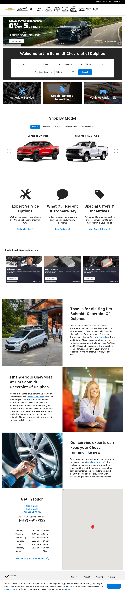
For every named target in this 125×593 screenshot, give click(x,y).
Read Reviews (61, 229)
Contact (74, 577)
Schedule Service (13, 279)
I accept (114, 586)
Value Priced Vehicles (57, 9)
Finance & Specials (65, 9)
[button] (22, 93)
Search (85, 72)
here (68, 590)
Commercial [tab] (87, 127)
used (103, 337)
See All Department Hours (30, 558)
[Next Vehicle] (116, 151)
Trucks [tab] (35, 127)
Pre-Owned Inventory (48, 9)
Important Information (13, 45)
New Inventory (39, 9)
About (86, 577)
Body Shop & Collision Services (73, 9)
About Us (88, 9)
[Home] (10, 9)
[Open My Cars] (96, 9)
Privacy (99, 577)
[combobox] (30, 64)
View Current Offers (98, 229)
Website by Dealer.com (10, 576)
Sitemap (111, 577)
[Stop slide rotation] (119, 43)
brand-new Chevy (36, 397)
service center (93, 462)
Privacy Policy (10, 590)
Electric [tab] (46, 127)
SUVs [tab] (57, 127)
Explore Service (24, 229)
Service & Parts (81, 9)
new (97, 337)
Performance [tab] (71, 127)
